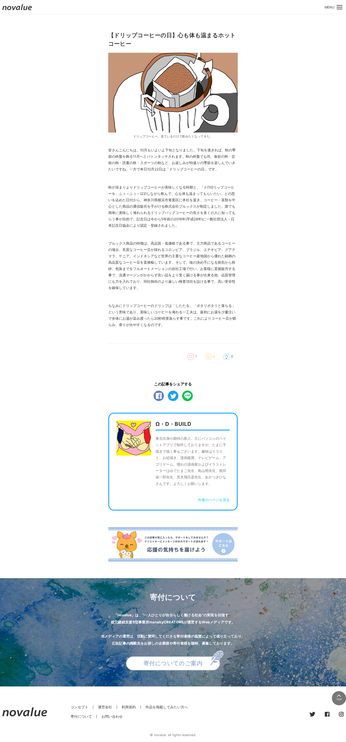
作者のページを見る (214, 500)
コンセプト (79, 707)
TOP (339, 699)
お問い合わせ (112, 716)
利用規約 (129, 707)
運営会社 (105, 707)
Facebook (158, 396)
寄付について (81, 716)
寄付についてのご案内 (173, 663)
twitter (173, 396)
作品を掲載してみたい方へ (166, 707)
